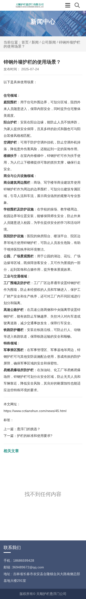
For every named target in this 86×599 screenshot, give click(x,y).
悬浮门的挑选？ (28, 429)
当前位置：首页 (17, 42)
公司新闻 (49, 42)
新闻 (35, 42)
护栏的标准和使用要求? (34, 436)
